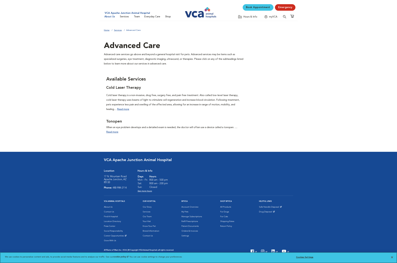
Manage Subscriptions (191, 217)
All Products (225, 207)
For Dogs (224, 212)
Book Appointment (258, 7)
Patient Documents (190, 226)
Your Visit (147, 221)
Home (106, 30)
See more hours (145, 191)
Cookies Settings (304, 257)
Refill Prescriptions (189, 221)
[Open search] (285, 16)
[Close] (392, 257)
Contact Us (109, 212)
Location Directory (112, 221)
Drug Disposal (267, 212)
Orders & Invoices (189, 231)
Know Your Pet (149, 226)
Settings (185, 236)
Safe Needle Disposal (269, 207)
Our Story (147, 207)
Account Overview (189, 207)
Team (137, 16)
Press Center (109, 226)
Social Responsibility (113, 231)
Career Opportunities (114, 236)
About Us (109, 16)
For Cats (224, 217)
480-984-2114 (120, 188)
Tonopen (114, 121)
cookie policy (120, 257)
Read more (123, 109)
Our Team (147, 217)
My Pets (184, 212)
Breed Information (151, 231)
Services (124, 16)
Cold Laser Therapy (123, 88)
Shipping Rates (227, 221)
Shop (168, 16)
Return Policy (226, 226)
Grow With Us (110, 241)
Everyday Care (152, 16)
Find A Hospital (111, 217)
